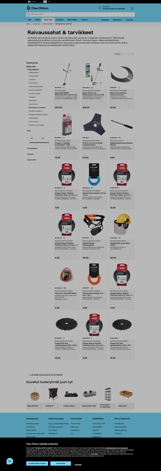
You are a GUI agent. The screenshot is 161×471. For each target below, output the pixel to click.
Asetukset (94, 454)
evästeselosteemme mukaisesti (116, 448)
